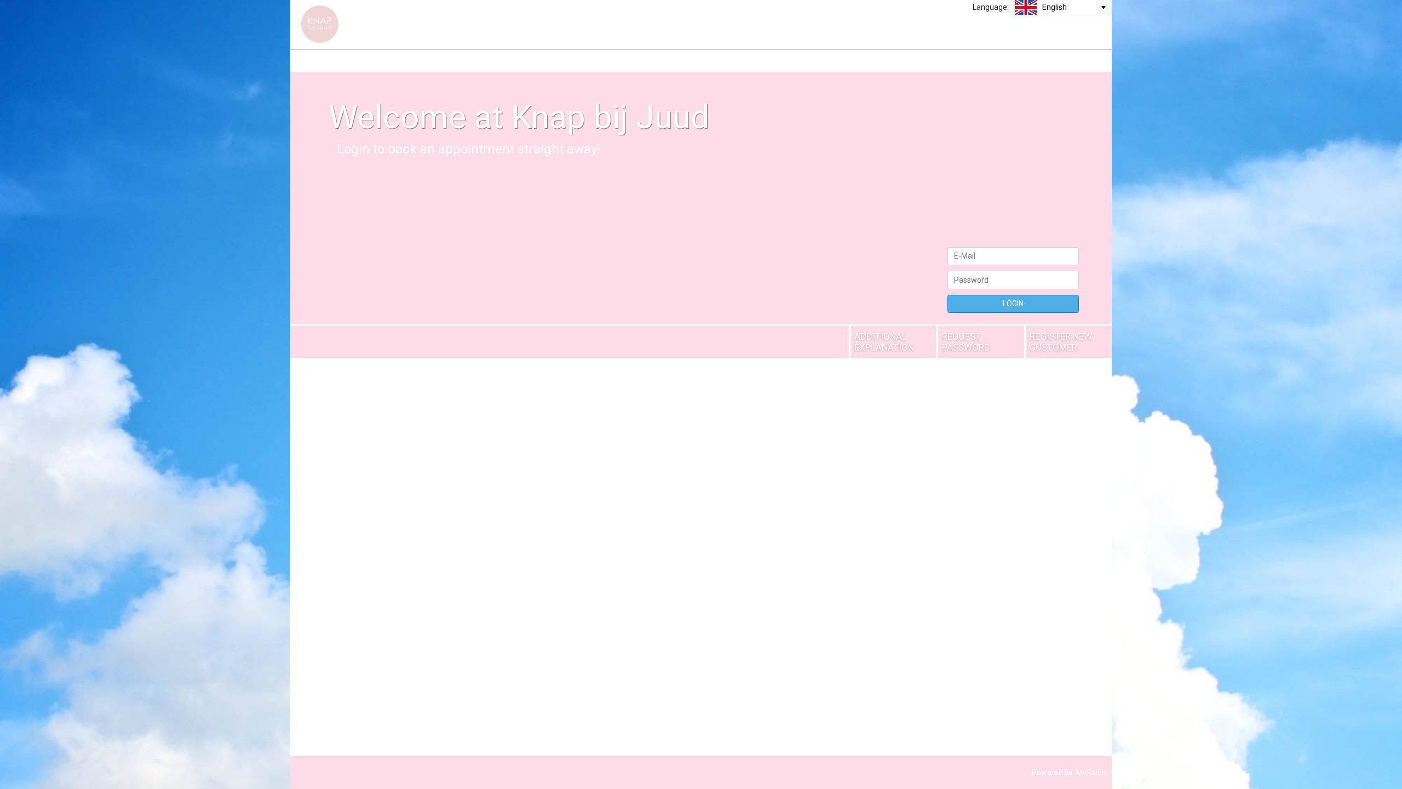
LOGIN (1013, 303)
